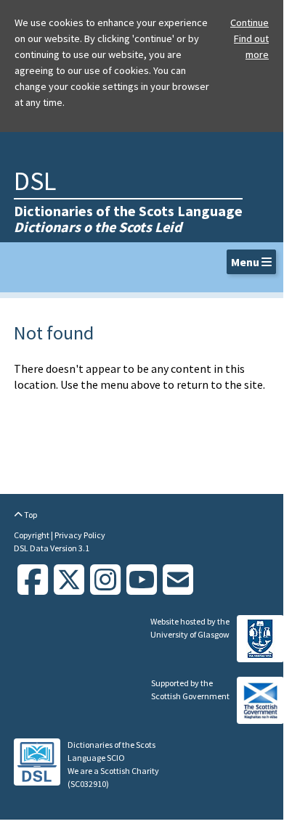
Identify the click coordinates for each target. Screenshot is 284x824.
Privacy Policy (79, 535)
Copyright (32, 535)
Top (30, 514)
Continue (249, 22)
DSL (35, 181)
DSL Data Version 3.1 (51, 548)
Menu (246, 262)
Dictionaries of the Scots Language (128, 219)
